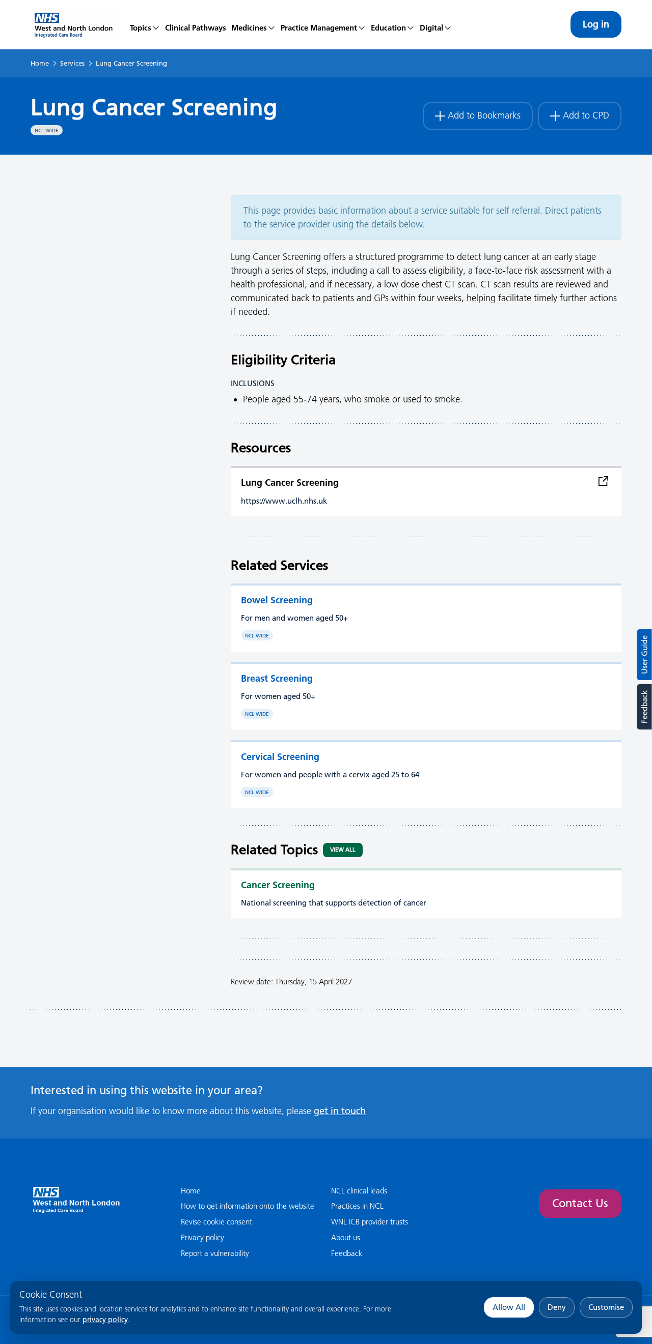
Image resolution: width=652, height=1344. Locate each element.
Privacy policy (202, 1237)
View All (343, 849)
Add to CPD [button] (586, 115)
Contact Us (580, 1203)
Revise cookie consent (216, 1221)
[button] (253, 24)
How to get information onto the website (247, 1206)
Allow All (509, 1307)
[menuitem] (144, 24)
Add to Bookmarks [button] (484, 115)
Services (72, 63)
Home (40, 63)
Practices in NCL (357, 1206)
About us (345, 1237)
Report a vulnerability (215, 1253)
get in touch (340, 1111)
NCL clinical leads (359, 1190)
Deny (557, 1307)
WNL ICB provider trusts (369, 1221)
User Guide (644, 654)
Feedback (644, 706)
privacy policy (105, 1319)
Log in (596, 24)
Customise (606, 1307)
